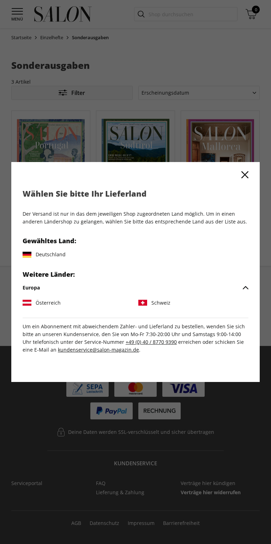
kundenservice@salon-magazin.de (98, 349)
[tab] (135, 287)
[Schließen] (244, 174)
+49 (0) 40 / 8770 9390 (151, 342)
